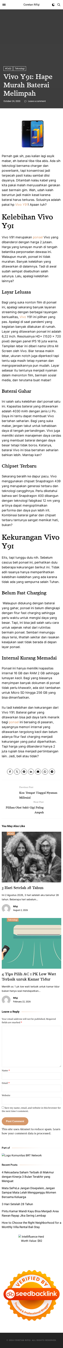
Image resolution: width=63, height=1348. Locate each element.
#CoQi (8, 68)
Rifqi (15, 906)
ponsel (38, 237)
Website (6, 1095)
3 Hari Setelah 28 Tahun (22, 887)
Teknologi (19, 68)
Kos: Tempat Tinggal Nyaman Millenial (38, 792)
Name (6, 1070)
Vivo (23, 317)
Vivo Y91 (21, 204)
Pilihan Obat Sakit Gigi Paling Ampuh (25, 807)
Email (6, 1083)
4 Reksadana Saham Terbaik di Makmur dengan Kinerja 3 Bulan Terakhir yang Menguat (28, 1177)
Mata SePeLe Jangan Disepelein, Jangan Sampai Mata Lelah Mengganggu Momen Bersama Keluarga (29, 1192)
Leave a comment (36, 101)
